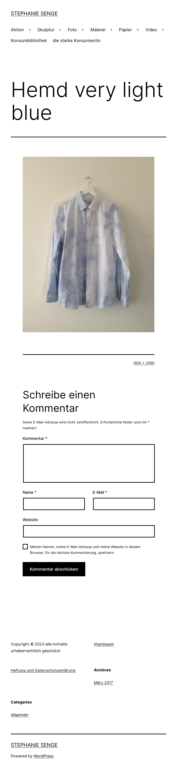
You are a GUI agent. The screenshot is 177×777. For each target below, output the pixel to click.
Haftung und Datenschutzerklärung (43, 670)
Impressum (104, 644)
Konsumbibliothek (29, 40)
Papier (125, 29)
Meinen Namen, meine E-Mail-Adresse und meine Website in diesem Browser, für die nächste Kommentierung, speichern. (85, 550)
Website (30, 519)
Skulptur (45, 29)
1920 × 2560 (143, 363)
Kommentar (35, 438)
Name (29, 492)
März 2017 (103, 682)
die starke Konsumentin (77, 40)
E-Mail (100, 492)
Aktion (17, 29)
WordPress (43, 756)
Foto (72, 29)
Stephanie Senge (34, 13)
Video (151, 29)
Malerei (98, 29)
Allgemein (19, 715)
